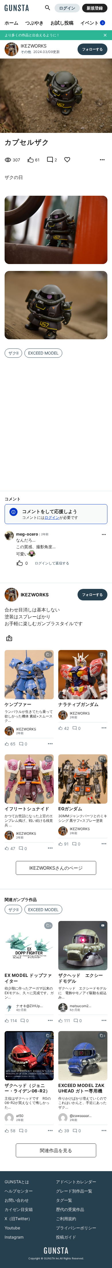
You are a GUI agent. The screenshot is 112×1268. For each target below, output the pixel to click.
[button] (47, 8)
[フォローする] (92, 49)
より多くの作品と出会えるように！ (32, 35)
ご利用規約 (66, 1218)
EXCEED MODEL (43, 353)
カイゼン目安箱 (19, 1209)
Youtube (12, 1227)
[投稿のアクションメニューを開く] (50, 744)
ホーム (11, 23)
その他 (26, 52)
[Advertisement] (56, 421)
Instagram (14, 1237)
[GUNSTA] (17, 8)
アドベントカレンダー (76, 1181)
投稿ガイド (66, 1237)
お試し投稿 (62, 23)
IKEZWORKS (34, 46)
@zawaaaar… (81, 1116)
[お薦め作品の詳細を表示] (102, 160)
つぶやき (34, 23)
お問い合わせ (17, 1200)
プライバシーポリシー (76, 1227)
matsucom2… (80, 1006)
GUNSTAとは (17, 1181)
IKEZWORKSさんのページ (56, 868)
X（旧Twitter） (18, 1218)
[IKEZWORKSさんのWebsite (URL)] (10, 638)
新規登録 (95, 7)
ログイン (67, 7)
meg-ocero (27, 534)
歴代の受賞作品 (70, 1209)
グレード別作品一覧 (74, 1190)
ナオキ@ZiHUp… (29, 1006)
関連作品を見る (56, 1150)
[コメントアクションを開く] (104, 534)
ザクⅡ (13, 353)
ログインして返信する (52, 563)
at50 (20, 1116)
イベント (91, 23)
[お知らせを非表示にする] (105, 35)
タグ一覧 (64, 1200)
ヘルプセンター (19, 1190)
